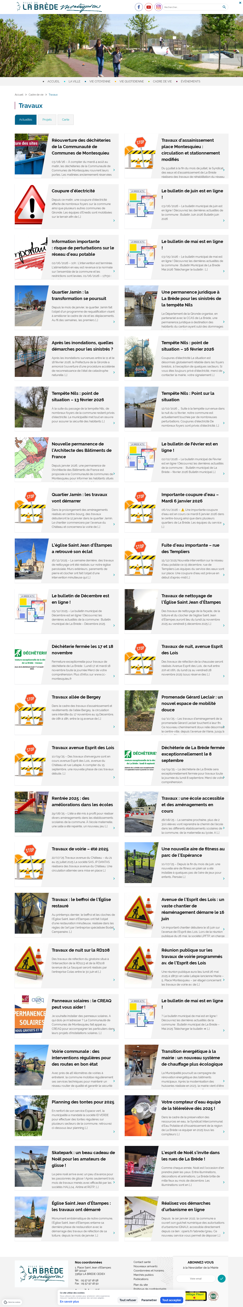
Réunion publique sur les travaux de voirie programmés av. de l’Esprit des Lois (192, 956)
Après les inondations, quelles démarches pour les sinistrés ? (82, 346)
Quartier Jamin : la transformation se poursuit (79, 295)
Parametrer (149, 1300)
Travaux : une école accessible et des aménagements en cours (193, 805)
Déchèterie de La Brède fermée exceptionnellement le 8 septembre (193, 754)
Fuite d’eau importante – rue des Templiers (190, 548)
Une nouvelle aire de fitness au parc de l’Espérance (193, 852)
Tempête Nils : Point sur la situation (188, 396)
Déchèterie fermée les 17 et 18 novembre (82, 649)
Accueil (53, 81)
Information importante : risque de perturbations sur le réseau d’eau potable (83, 248)
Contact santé (142, 1262)
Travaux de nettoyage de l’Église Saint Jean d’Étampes (191, 599)
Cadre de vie (162, 81)
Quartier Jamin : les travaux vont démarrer (79, 498)
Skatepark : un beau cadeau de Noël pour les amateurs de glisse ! (83, 1159)
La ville (74, 81)
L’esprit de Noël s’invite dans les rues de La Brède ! (191, 1156)
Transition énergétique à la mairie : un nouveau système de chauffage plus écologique (192, 1058)
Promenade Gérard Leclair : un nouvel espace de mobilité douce (192, 703)
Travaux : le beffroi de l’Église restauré (81, 902)
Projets (47, 119)
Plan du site (141, 1284)
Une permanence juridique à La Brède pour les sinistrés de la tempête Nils (191, 298)
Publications (141, 1279)
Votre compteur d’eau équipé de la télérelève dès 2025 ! (191, 1105)
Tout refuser (128, 1300)
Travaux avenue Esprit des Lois (83, 747)
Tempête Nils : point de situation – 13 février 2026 (78, 396)
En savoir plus (69, 1301)
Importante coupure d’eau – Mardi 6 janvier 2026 (190, 498)
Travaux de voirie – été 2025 (80, 848)
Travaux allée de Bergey (76, 697)
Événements (190, 81)
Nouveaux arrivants (145, 1266)
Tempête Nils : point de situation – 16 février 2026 (188, 346)
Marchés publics (144, 1274)
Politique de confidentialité (150, 1289)
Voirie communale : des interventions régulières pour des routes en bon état (81, 1058)
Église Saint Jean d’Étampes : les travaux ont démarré (81, 1206)
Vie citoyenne (99, 81)
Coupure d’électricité (73, 190)
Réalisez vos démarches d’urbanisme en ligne (186, 1206)
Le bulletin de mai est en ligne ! (192, 244)
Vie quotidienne (132, 81)
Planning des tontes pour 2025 (83, 1102)
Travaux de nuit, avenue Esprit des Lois (192, 649)
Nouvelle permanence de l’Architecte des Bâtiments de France (82, 450)
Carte (65, 119)
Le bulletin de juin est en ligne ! (192, 194)
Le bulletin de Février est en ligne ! (190, 447)
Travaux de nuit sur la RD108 (81, 950)
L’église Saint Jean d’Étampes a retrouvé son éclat (82, 548)
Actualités (25, 119)
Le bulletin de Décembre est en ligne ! (80, 599)
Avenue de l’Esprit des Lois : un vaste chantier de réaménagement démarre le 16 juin (193, 909)
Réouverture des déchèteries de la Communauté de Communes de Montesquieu (81, 147)
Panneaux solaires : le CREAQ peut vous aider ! (81, 1004)
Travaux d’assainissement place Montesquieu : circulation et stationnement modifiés (191, 150)
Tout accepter (171, 1300)
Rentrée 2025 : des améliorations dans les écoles (82, 801)
